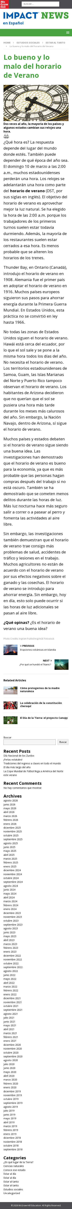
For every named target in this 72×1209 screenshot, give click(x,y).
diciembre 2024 (12, 870)
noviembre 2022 (12, 959)
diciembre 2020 (12, 1044)
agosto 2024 (10, 885)
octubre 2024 (11, 878)
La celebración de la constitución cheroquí (41, 704)
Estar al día (9, 1173)
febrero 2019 (10, 1130)
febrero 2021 (10, 1037)
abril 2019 (9, 1122)
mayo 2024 (9, 893)
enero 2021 (9, 1040)
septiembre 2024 (13, 881)
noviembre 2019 (12, 1095)
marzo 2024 (10, 901)
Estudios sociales (28, 42)
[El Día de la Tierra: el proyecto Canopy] (10, 720)
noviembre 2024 (12, 874)
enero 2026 (9, 823)
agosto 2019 (10, 1106)
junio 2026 (9, 804)
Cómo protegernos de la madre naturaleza (40, 689)
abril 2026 (9, 812)
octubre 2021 (11, 1006)
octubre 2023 (11, 920)
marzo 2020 (10, 1079)
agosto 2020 (10, 1060)
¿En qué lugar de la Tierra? (18, 1162)
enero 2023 (9, 951)
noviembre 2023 (12, 916)
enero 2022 (9, 994)
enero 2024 (9, 909)
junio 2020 (9, 1068)
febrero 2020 (10, 1083)
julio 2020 (9, 1064)
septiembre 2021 (13, 1009)
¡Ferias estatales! (12, 759)
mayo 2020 (9, 1072)
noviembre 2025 (12, 831)
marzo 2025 (10, 858)
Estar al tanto (11, 1181)
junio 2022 (9, 975)
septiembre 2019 (13, 1103)
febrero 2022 (10, 990)
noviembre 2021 (12, 1002)
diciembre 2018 (12, 1137)
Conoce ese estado (14, 1170)
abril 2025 (9, 854)
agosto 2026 (10, 800)
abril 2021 (9, 1029)
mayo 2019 (9, 1118)
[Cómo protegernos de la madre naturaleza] (10, 690)
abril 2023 (9, 940)
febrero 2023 (10, 947)
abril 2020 (9, 1075)
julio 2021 (9, 1017)
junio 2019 (9, 1114)
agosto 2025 (10, 843)
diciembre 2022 (12, 955)
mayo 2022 (9, 978)
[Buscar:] (40, 3)
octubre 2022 (11, 963)
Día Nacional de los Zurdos (18, 755)
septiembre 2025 (13, 839)
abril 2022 (9, 982)
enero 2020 (9, 1087)
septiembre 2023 (13, 924)
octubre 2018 (11, 1145)
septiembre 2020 (13, 1056)
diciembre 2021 (12, 998)
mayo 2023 (9, 936)
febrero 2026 (10, 819)
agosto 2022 (10, 971)
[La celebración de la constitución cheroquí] (10, 705)
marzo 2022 (10, 986)
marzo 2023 (10, 944)
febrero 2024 (10, 905)
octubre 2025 (11, 835)
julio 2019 (9, 1110)
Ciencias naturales (13, 1166)
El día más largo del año (17, 767)
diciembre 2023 (12, 913)
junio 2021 (9, 1021)
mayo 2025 (9, 850)
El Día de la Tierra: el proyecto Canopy (44, 717)
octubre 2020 (11, 1052)
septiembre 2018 (13, 1149)
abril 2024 (9, 897)
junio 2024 (9, 889)
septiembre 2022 (13, 967)
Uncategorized (11, 1193)
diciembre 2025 (12, 827)
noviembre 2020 (12, 1048)
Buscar (7, 737)
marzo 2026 (10, 816)
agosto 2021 (10, 1013)
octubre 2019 (11, 1099)
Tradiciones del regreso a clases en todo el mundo (32, 763)
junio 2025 (9, 847)
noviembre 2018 (12, 1141)
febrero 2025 (10, 862)
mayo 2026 (9, 808)
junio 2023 (9, 932)
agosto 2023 (10, 928)
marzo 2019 (10, 1126)
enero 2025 (9, 866)
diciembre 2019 (12, 1091)
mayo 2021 (9, 1025)
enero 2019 (9, 1134)
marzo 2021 (10, 1033)
